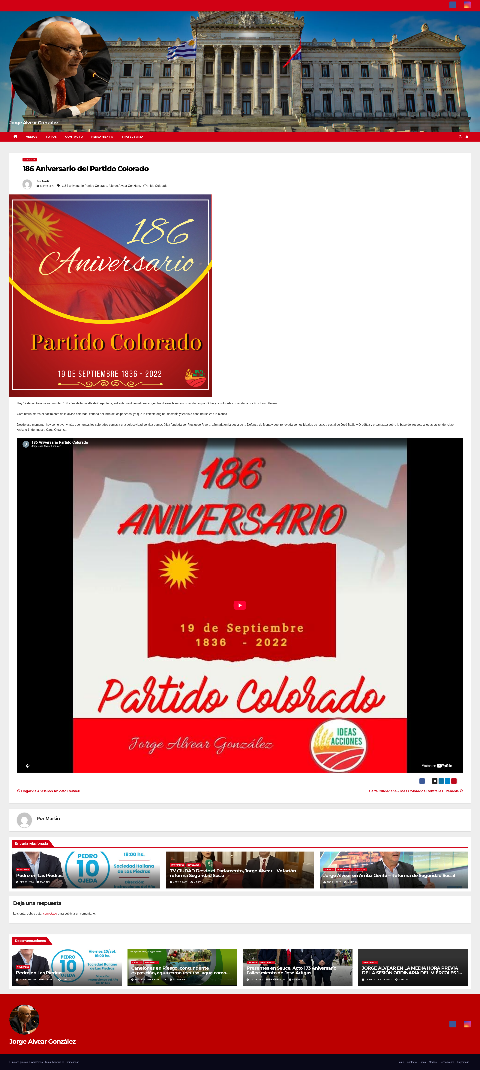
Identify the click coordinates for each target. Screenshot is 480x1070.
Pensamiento (102, 136)
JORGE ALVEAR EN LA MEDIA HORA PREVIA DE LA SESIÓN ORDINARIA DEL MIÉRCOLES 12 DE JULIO (411, 972)
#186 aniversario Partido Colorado (84, 185)
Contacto (74, 136)
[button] (460, 136)
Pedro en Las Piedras (39, 875)
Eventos (329, 870)
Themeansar (72, 1062)
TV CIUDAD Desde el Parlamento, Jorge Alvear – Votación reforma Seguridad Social (233, 873)
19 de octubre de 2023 (151, 979)
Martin (46, 181)
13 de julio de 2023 (379, 979)
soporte (179, 979)
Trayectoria (132, 136)
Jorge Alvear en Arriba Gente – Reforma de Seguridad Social (389, 875)
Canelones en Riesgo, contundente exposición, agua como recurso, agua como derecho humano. (178, 972)
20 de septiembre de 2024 (38, 979)
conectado (50, 913)
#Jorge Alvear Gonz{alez (125, 185)
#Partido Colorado (155, 185)
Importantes (177, 865)
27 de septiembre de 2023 (268, 979)
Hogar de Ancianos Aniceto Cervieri (50, 791)
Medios (32, 136)
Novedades (30, 160)
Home (401, 1062)
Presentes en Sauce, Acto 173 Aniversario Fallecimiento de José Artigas (291, 970)
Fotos (51, 136)
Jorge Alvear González (33, 122)
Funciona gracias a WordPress (26, 1062)
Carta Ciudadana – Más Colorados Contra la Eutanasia (414, 791)
